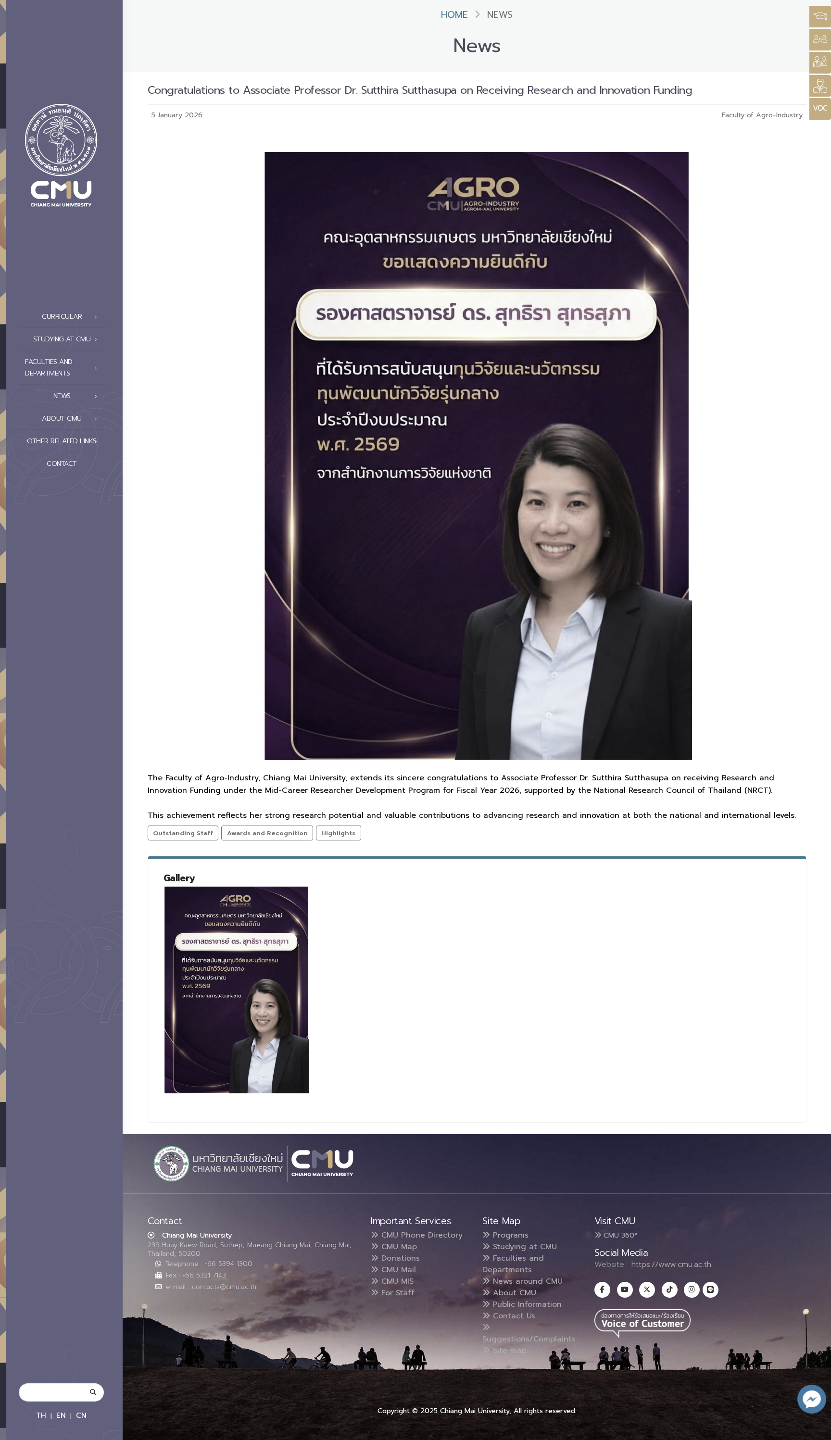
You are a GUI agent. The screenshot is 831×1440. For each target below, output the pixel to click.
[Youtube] (625, 1290)
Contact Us (512, 1316)
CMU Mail (397, 1270)
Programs (509, 1235)
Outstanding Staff (183, 833)
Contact (62, 464)
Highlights (338, 833)
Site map (508, 1350)
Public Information (526, 1304)
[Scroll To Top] (814, 1429)
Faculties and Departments (513, 1264)
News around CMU (526, 1281)
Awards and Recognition (267, 833)
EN (61, 1415)
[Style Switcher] (820, 39)
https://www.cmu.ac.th (671, 1264)
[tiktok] (670, 1290)
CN (81, 1415)
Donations (399, 1258)
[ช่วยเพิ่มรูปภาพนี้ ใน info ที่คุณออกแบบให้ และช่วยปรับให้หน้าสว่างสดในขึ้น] (237, 990)
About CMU (513, 1293)
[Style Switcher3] (820, 16)
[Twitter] (647, 1290)
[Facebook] (602, 1290)
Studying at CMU (523, 1246)
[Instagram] (692, 1290)
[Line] (710, 1290)
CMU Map (397, 1246)
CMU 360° (619, 1235)
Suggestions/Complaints (529, 1339)
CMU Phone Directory (420, 1235)
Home (454, 15)
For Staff (396, 1293)
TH (41, 1415)
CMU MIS (396, 1281)
